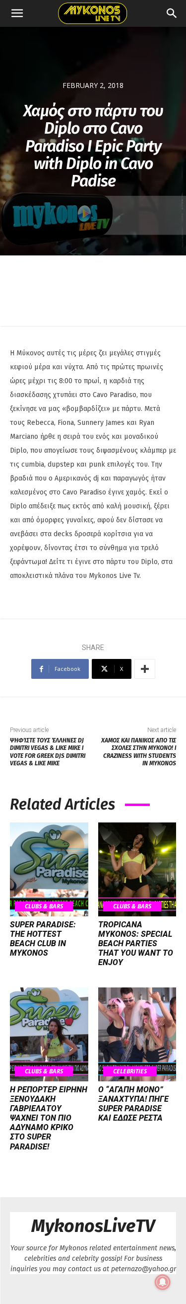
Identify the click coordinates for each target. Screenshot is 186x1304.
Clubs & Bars (44, 906)
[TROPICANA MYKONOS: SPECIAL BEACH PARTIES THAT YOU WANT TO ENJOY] (137, 869)
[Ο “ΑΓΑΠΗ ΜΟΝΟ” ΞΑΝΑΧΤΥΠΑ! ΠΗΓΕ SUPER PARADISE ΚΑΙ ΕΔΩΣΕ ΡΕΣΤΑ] (137, 1034)
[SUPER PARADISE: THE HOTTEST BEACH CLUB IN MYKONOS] (49, 869)
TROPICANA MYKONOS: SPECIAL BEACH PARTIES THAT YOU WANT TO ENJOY (135, 944)
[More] (144, 669)
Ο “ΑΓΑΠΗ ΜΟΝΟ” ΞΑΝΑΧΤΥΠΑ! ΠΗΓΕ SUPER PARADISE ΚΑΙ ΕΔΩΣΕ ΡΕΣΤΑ (133, 1104)
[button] (17, 13)
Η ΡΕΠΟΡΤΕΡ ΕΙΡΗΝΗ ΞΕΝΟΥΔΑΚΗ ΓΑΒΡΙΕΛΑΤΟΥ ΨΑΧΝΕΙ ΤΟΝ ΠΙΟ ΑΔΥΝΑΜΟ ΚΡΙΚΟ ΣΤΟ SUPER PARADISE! (48, 1118)
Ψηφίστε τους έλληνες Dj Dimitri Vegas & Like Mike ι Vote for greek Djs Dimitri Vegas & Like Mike (47, 752)
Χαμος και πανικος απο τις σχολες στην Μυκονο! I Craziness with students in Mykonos (138, 752)
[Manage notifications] (163, 1282)
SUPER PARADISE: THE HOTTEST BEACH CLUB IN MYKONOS (43, 939)
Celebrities (130, 1071)
